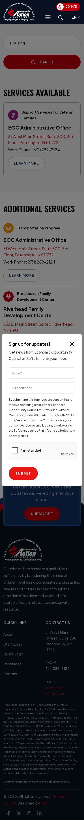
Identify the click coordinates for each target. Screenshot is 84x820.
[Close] (72, 344)
